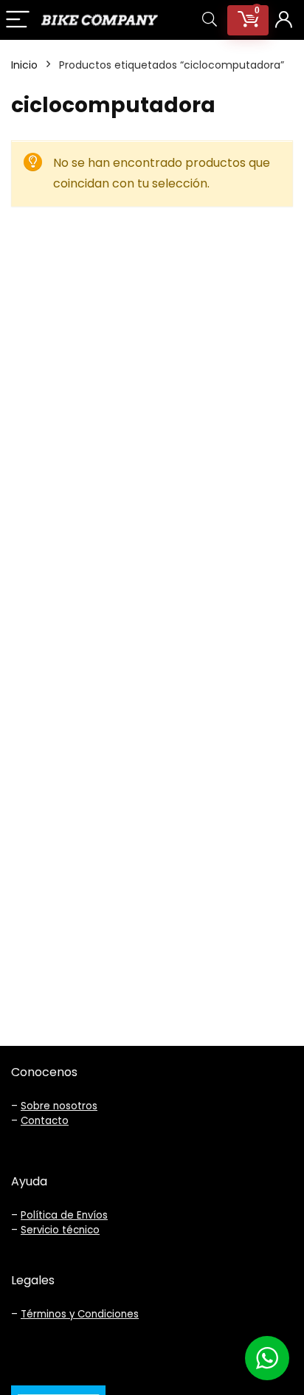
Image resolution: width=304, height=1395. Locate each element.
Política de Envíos (64, 1215)
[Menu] (17, 20)
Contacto (45, 1121)
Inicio (24, 65)
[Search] (209, 20)
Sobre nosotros (59, 1106)
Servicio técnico (60, 1230)
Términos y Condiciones (80, 1314)
